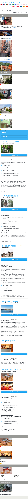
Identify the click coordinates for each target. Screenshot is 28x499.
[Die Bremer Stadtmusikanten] (14, 45)
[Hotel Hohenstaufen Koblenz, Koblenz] (14, 94)
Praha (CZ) (16, 476)
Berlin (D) (16, 477)
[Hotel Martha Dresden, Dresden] (14, 79)
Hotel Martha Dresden (4, 86)
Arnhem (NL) (16, 475)
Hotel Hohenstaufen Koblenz (6, 100)
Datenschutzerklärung (23, 12)
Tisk (7, 10)
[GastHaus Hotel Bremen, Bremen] (14, 123)
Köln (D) (2, 477)
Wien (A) (2, 476)
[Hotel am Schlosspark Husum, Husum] (14, 108)
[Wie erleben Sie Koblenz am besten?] (14, 30)
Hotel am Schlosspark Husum (6, 115)
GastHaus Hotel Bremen (5, 130)
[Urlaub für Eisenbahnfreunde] (14, 65)
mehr (14, 24)
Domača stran (3, 10)
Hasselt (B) (16, 479)
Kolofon (15, 12)
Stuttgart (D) (3, 475)
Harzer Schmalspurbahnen (5, 494)
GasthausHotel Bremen (4, 461)
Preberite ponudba (14, 155)
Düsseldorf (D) (3, 479)
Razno (10, 10)
